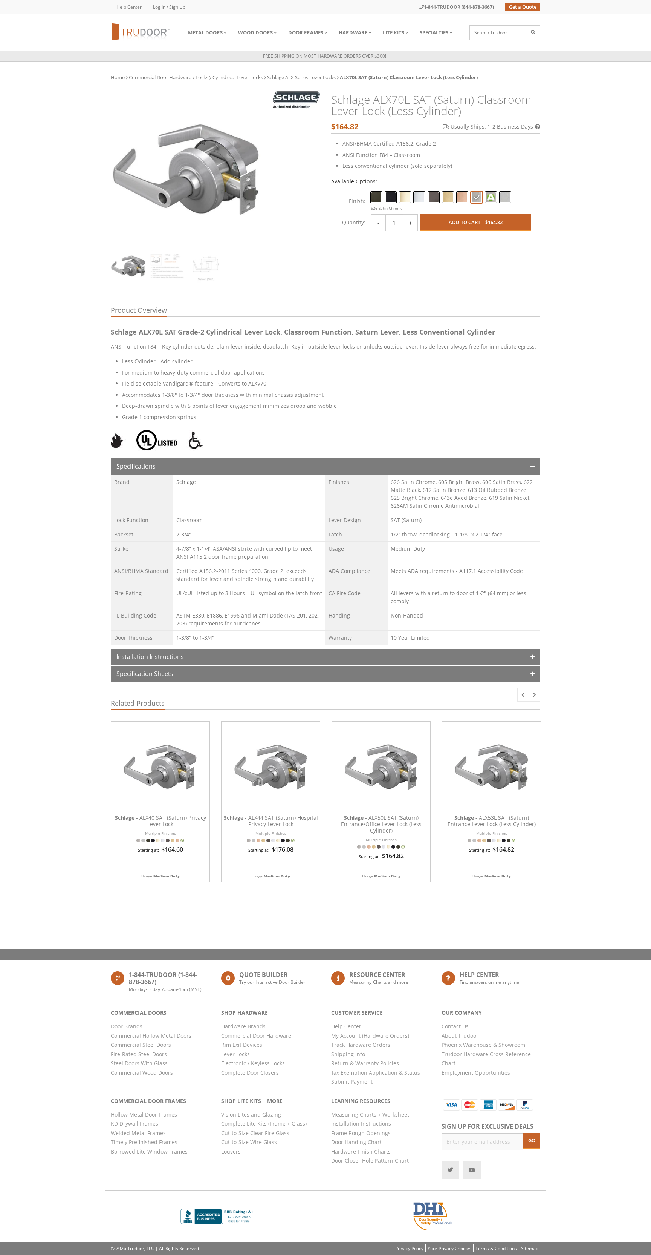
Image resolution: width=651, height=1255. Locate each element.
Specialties (434, 32)
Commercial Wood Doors (142, 1072)
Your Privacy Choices (449, 1248)
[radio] (376, 197)
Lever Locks (235, 1054)
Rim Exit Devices (241, 1044)
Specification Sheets (144, 674)
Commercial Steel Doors (141, 1044)
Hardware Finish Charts (361, 1151)
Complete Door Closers (250, 1072)
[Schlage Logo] (296, 99)
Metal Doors (205, 32)
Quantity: (353, 222)
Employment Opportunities (476, 1072)
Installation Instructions (150, 657)
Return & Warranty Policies (365, 1063)
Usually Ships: (492, 126)
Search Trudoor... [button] (492, 32)
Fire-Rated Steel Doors (139, 1054)
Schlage (186, 481)
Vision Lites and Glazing (251, 1114)
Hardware (353, 32)
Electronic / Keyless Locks (253, 1063)
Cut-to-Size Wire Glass (249, 1142)
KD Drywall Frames (134, 1123)
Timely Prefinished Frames (144, 1142)
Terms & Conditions (496, 1248)
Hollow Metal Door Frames (144, 1114)
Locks (202, 77)
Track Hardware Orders (360, 1044)
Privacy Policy (409, 1248)
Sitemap (529, 1248)
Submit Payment (352, 1081)
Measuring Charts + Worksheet (370, 1114)
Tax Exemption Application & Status (375, 1072)
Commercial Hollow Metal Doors (151, 1035)
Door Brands (126, 1026)
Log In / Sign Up (169, 7)
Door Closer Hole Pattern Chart (370, 1160)
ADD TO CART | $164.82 (476, 222)
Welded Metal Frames (138, 1133)
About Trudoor (460, 1035)
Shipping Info (348, 1054)
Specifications (136, 466)
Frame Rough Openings (361, 1133)
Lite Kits (393, 32)
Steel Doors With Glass (139, 1063)
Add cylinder (176, 361)
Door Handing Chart (356, 1142)
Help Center (129, 7)
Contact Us (455, 1026)
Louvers (231, 1151)
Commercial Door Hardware (160, 77)
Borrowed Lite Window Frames (149, 1151)
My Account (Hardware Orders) (370, 1035)
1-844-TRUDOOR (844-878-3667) (459, 7)
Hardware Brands (243, 1026)
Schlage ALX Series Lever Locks (301, 77)
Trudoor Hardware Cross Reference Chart (486, 1059)
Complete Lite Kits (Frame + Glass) (264, 1123)
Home (118, 77)
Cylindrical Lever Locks (237, 77)
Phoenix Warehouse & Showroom (483, 1044)
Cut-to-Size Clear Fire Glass (255, 1133)
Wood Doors (255, 32)
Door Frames (305, 32)
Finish (356, 200)
